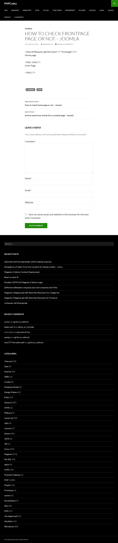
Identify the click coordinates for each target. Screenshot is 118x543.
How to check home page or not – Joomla (43, 103)
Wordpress (9, 526)
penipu (7, 337)
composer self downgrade (15, 303)
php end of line (23, 332)
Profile (7, 17)
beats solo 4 (9, 327)
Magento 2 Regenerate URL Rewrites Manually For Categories (31, 292)
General (7, 402)
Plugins (82, 10)
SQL (6, 506)
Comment (30, 141)
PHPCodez (10, 3)
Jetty (6, 423)
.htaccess (8, 361)
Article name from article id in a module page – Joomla (49, 114)
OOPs (7, 469)
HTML (37, 10)
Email (28, 190)
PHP (5, 10)
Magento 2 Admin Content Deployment (22, 272)
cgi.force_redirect (21, 322)
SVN (6, 511)
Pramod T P (48, 44)
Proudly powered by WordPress (16, 539)
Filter (6, 397)
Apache (7, 371)
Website (29, 202)
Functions (57, 10)
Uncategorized (10, 516)
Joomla (92, 10)
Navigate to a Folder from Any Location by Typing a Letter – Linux (33, 267)
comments (18, 17)
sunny (7, 322)
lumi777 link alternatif (14, 342)
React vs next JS (11, 277)
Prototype (8, 490)
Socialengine (10, 500)
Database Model (11, 387)
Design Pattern (11, 392)
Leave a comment (65, 44)
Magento (15, 10)
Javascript (27, 10)
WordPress (70, 10)
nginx (6, 464)
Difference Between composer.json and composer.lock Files (30, 287)
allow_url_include (26, 327)
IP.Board (8, 413)
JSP (5, 444)
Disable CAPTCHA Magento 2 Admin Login (23, 282)
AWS (6, 376)
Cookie (7, 382)
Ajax (6, 366)
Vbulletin (8, 521)
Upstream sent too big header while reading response (28, 261)
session (7, 495)
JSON (6, 438)
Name (28, 178)
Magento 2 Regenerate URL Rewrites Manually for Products (30, 298)
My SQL (46, 10)
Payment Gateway (12, 475)
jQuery (111, 10)
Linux (101, 10)
